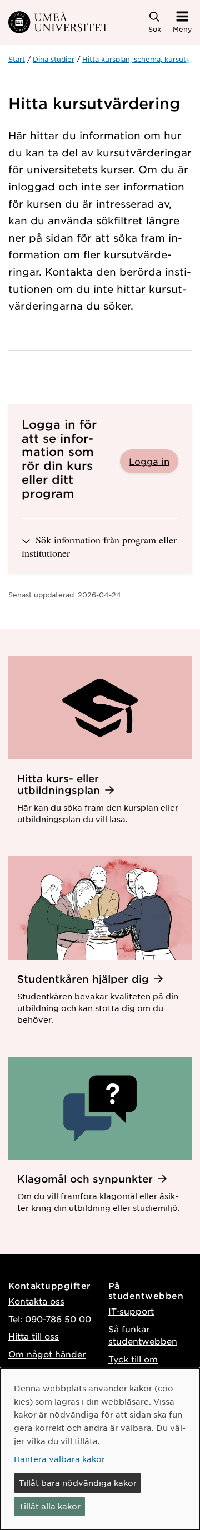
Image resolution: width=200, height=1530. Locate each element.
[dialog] (100, 1449)
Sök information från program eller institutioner (99, 546)
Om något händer (47, 1353)
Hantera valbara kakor (59, 1459)
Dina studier (53, 59)
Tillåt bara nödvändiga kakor (78, 1483)
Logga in (149, 461)
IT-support (131, 1311)
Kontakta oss (36, 1301)
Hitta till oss (33, 1336)
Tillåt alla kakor (50, 1506)
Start (16, 59)
